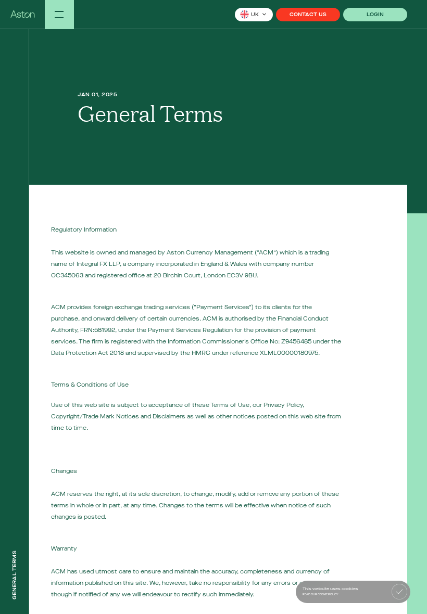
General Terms (14, 575)
